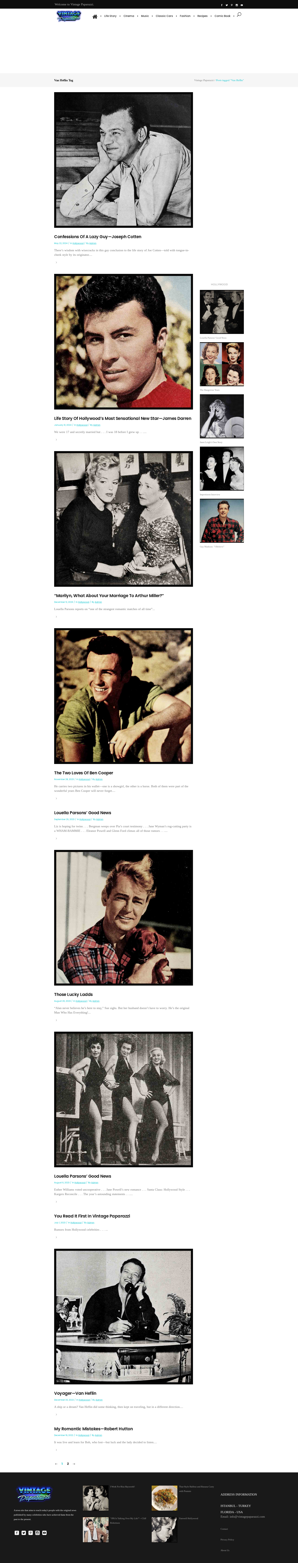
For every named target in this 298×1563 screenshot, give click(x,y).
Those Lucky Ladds (73, 994)
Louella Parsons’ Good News (82, 813)
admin (92, 243)
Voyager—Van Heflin (75, 1393)
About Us (225, 1550)
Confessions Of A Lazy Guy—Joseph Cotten (97, 237)
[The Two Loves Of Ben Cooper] (123, 695)
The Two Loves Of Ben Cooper (83, 773)
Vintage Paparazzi (204, 80)
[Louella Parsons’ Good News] (123, 1099)
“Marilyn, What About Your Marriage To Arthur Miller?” (109, 595)
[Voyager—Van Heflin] (123, 1316)
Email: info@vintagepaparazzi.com (243, 1516)
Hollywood (78, 243)
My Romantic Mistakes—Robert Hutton (93, 1429)
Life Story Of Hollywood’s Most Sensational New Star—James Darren (122, 418)
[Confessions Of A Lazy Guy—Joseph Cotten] (123, 159)
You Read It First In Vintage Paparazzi (92, 1216)
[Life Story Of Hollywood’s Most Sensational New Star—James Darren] (123, 341)
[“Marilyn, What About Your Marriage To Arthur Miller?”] (123, 518)
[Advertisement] (148, 47)
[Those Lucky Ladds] (123, 917)
